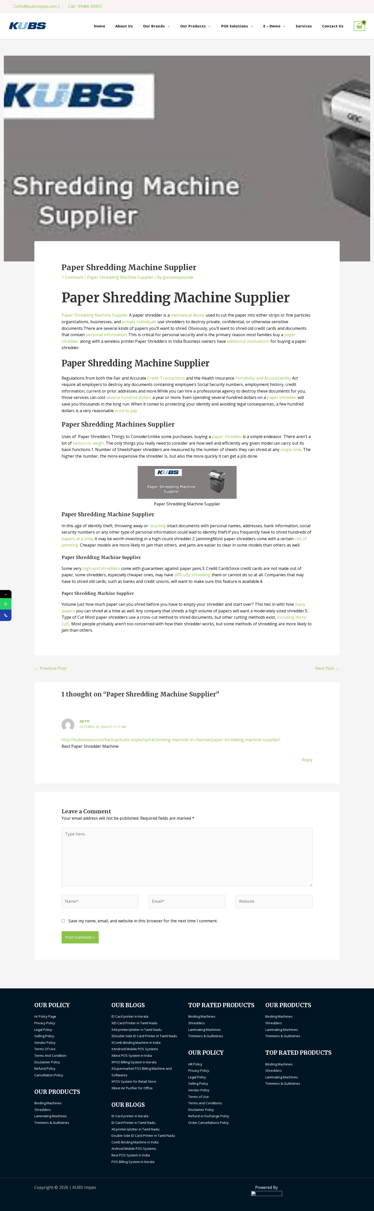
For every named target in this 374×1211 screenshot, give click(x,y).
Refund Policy (44, 1068)
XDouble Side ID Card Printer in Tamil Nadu (144, 1036)
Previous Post (50, 668)
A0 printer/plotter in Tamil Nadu (135, 1129)
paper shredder (282, 397)
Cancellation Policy (48, 1075)
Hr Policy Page (45, 1016)
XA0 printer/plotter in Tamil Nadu (136, 1029)
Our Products (193, 26)
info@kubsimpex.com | (38, 6)
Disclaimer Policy (47, 1062)
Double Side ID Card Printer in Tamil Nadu (143, 1135)
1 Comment (72, 277)
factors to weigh (88, 443)
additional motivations (248, 341)
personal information (106, 334)
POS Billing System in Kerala (132, 1161)
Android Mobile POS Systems (133, 1148)
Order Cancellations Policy (208, 1122)
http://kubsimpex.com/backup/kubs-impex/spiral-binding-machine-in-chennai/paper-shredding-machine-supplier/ (171, 739)
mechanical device (188, 315)
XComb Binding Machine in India (136, 1042)
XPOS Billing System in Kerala (133, 1062)
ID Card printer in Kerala (129, 1016)
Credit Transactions (166, 378)
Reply (307, 760)
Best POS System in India (130, 1155)
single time (290, 449)
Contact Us (332, 26)
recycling (157, 526)
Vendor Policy (44, 1042)
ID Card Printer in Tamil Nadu (133, 1122)
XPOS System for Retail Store (133, 1081)
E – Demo (271, 26)
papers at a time (77, 538)
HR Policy (195, 1064)
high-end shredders (101, 568)
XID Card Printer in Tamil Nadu (134, 1023)
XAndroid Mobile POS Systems (134, 1049)
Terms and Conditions (205, 1103)
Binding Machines (48, 1103)
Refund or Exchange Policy (208, 1116)
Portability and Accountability (263, 378)
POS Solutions (234, 26)
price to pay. (126, 410)
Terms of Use (198, 1096)
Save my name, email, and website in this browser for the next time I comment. (143, 921)
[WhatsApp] (5, 604)
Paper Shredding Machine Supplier (120, 277)
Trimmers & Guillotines (51, 1122)
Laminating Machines (50, 1116)
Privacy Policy (44, 1023)
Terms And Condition (50, 1055)
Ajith (84, 721)
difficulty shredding (192, 575)
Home (99, 26)
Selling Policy (44, 1036)
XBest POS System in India (131, 1055)
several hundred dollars (128, 397)
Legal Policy (43, 1029)
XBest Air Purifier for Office (132, 1088)
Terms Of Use (44, 1049)
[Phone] (5, 615)
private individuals (139, 321)
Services (304, 26)
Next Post (327, 668)
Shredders (42, 1109)
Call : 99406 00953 (85, 6)
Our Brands (154, 26)
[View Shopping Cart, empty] (359, 26)
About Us (124, 26)
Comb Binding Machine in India (135, 1142)
